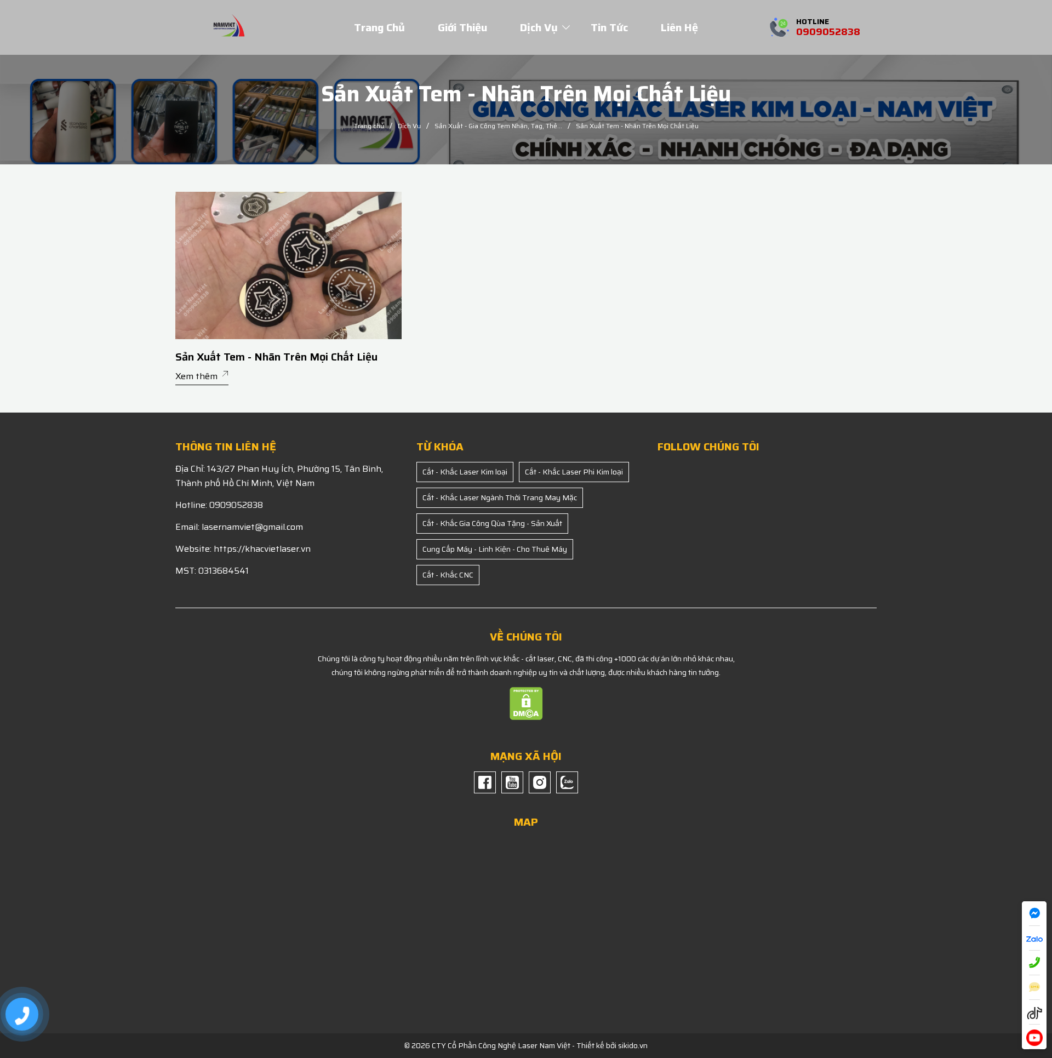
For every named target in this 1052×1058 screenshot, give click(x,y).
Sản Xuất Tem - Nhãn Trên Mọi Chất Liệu (276, 357)
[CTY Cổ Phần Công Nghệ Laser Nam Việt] (229, 27)
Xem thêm (196, 376)
